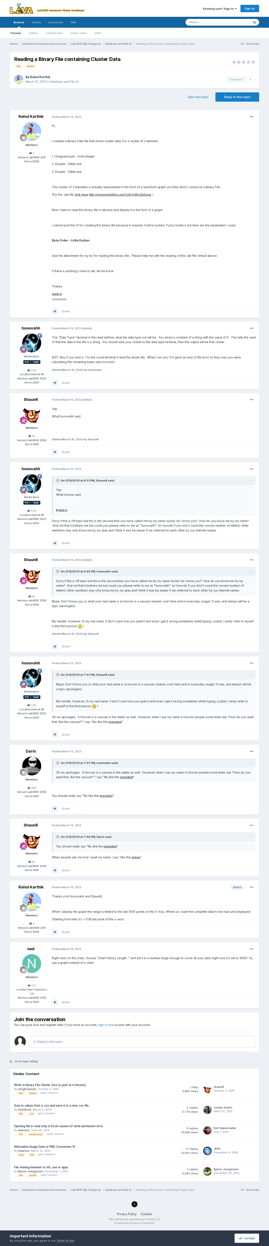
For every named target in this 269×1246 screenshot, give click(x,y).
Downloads (56, 22)
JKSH (217, 1148)
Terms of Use (65, 1240)
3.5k (33, 370)
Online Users (78, 33)
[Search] (254, 22)
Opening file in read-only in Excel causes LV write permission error (58, 1126)
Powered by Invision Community (134, 1223)
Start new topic (198, 97)
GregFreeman (27, 1089)
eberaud (23, 1130)
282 (33, 788)
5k (33, 436)
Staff (98, 33)
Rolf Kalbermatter (225, 1128)
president (115, 722)
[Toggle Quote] (58, 480)
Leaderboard (54, 33)
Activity (36, 22)
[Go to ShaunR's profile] (31, 414)
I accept (248, 1238)
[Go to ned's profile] (31, 963)
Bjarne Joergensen (30, 1171)
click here (81, 194)
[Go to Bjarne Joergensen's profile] (207, 1171)
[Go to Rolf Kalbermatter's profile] (207, 1130)
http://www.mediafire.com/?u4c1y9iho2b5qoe (120, 194)
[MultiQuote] (55, 311)
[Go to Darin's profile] (31, 766)
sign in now (106, 1025)
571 (33, 985)
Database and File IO (64, 81)
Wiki (73, 22)
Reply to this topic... (50, 1041)
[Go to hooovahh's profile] (31, 342)
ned (30, 949)
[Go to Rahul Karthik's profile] (18, 79)
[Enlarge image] (57, 510)
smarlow (23, 1150)
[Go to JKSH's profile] (207, 1151)
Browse (19, 22)
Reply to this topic (237, 97)
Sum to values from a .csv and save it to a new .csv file (51, 1105)
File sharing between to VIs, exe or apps (41, 1167)
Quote (66, 311)
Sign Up (250, 8)
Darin (31, 751)
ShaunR (31, 399)
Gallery (33, 33)
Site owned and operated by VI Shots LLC (134, 1219)
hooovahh (31, 328)
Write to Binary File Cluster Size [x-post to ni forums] (50, 1085)
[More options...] (251, 116)
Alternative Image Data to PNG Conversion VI (44, 1146)
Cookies (146, 1214)
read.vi (62, 510)
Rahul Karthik (40, 77)
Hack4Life (24, 1109)
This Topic (237, 22)
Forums (16, 33)
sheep (136, 857)
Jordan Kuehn (223, 1107)
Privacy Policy (127, 1214)
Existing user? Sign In (219, 8)
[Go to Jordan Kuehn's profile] (207, 1110)
